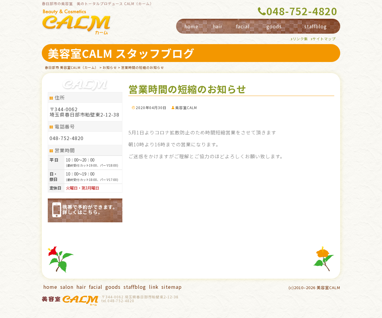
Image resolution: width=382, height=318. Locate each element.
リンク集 (300, 38)
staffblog (315, 26)
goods (274, 26)
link (153, 286)
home (191, 26)
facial (242, 26)
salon (66, 286)
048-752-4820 (301, 11)
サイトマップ (324, 38)
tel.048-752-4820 (117, 300)
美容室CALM (186, 107)
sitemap (171, 286)
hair (217, 26)
